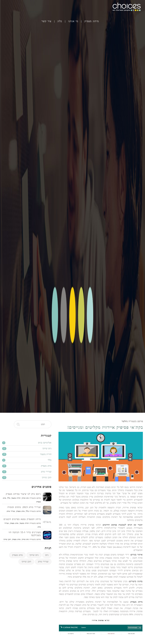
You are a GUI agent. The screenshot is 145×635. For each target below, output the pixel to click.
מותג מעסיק (20, 511)
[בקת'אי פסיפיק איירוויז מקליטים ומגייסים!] (100, 456)
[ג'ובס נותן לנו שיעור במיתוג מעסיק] (47, 497)
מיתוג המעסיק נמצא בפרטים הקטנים (22, 519)
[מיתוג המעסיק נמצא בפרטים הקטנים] (47, 522)
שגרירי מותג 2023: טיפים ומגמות (24, 507)
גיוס (46, 555)
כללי (8, 498)
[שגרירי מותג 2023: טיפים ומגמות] (47, 510)
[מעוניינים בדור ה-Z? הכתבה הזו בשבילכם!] (47, 535)
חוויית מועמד (16, 498)
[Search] (18, 424)
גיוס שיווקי (25, 498)
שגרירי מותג (11, 511)
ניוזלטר (125, 421)
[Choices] (126, 11)
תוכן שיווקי (7, 539)
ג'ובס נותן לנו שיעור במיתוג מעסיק (23, 494)
